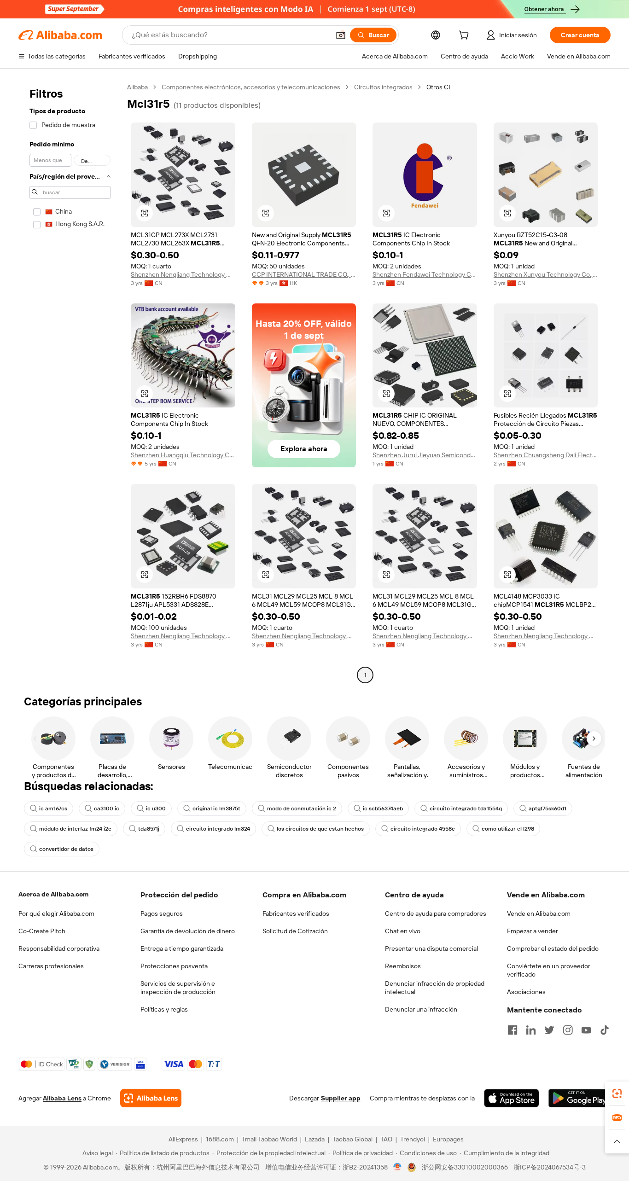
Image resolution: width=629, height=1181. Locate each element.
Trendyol (412, 1139)
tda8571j (148, 829)
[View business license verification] (397, 1167)
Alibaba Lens (62, 1098)
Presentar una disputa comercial (431, 948)
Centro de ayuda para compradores (435, 913)
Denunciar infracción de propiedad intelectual (434, 987)
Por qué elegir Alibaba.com (56, 913)
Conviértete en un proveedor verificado (548, 970)
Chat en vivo (402, 931)
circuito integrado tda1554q (466, 808)
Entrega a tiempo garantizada (181, 948)
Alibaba (137, 87)
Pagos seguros (161, 913)
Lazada (315, 1139)
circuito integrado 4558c (422, 829)
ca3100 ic (106, 808)
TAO (386, 1139)
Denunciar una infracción (421, 1009)
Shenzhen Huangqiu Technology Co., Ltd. (183, 455)
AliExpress (183, 1139)
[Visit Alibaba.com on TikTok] (604, 1030)
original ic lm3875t (216, 808)
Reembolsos (403, 966)
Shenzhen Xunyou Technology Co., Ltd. (546, 274)
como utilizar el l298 (508, 829)
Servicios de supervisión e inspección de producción (177, 987)
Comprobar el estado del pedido (553, 948)
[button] (340, 35)
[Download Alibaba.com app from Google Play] (579, 1098)
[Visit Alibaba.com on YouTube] (586, 1030)
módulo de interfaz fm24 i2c (75, 829)
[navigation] (70, 382)
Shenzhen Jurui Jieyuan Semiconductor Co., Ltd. (425, 455)
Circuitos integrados (383, 87)
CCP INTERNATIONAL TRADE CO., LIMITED (304, 274)
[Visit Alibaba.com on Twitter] (549, 1030)
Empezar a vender (532, 931)
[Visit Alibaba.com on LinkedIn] (530, 1030)
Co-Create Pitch (41, 931)
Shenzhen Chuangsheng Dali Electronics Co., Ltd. (546, 455)
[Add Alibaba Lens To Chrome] (150, 1098)
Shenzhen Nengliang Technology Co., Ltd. (183, 274)
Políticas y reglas (164, 1009)
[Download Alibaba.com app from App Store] (511, 1098)
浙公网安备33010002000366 (465, 1167)
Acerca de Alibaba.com (53, 894)
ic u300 (156, 808)
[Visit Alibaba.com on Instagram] (567, 1030)
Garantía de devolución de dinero (187, 931)
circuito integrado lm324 (218, 829)
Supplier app (341, 1098)
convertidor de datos (66, 849)
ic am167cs (53, 808)
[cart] (465, 36)
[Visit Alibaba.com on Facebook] (512, 1030)
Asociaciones (526, 991)
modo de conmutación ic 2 (301, 808)
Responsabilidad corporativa (58, 948)
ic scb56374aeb (383, 808)
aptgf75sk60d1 (547, 808)
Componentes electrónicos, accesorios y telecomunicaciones (251, 87)
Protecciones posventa (174, 966)
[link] (617, 1093)
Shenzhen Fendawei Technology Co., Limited (425, 274)
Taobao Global (352, 1139)
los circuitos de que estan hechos (320, 829)
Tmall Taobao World (269, 1139)
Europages (448, 1139)
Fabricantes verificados (295, 913)
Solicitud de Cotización (295, 931)
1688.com (220, 1139)
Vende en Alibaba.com (539, 913)
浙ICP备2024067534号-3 (549, 1167)
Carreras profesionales (51, 966)
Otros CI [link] (438, 87)
